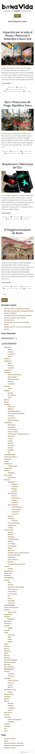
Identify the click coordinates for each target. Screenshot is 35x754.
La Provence (12, 594)
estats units (9, 91)
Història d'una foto (11, 607)
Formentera (16, 498)
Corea (6, 461)
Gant (10, 397)
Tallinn (10, 569)
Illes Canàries (13, 505)
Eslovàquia (8, 475)
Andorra (7, 359)
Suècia (6, 699)
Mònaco (7, 658)
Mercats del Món (10, 662)
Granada (15, 486)
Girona (10, 438)
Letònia (7, 646)
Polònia (7, 671)
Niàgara (11, 409)
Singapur (7, 696)
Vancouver (12, 418)
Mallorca (15, 500)
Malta (6, 653)
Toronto (11, 416)
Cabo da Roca (13, 680)
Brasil (6, 402)
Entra (6, 741)
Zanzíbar (11, 722)
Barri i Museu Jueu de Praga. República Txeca (18, 103)
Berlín (29, 217)
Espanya (7, 480)
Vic (9, 452)
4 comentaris (25, 219)
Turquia (7, 724)
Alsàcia (10, 585)
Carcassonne (13, 589)
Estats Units (11, 89)
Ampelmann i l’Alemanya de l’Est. (17, 165)
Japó (6, 644)
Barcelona (11, 425)
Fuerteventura (17, 507)
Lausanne (11, 708)
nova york (19, 91)
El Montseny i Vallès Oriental (18, 434)
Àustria (7, 386)
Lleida (10, 441)
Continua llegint (6, 83)
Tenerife (15, 514)
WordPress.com (9, 748)
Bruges (10, 393)
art (5, 288)
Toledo (10, 527)
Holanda (7, 610)
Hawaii (10, 541)
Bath (10, 363)
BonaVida (12, 87)
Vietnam (7, 726)
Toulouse (11, 603)
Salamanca (12, 525)
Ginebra (11, 706)
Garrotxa (11, 436)
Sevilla (14, 491)
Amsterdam (12, 612)
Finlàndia (7, 575)
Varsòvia (11, 676)
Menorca (15, 502)
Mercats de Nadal (10, 660)
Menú (18, 15)
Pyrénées (11, 601)
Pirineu (10, 448)
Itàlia (6, 632)
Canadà (7, 404)
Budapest (11, 619)
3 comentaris (28, 288)
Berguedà (11, 427)
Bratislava (12, 477)
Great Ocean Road (14, 375)
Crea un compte (10, 738)
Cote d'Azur (12, 591)
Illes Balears (12, 493)
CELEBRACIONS (9, 454)
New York (24, 89)
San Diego (11, 557)
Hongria (7, 616)
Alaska (10, 532)
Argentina (8, 370)
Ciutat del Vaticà (10, 457)
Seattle (10, 562)
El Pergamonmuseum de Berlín (17, 231)
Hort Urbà (7, 621)
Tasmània (11, 384)
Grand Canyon (13, 539)
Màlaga (14, 489)
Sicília (10, 642)
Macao (6, 648)
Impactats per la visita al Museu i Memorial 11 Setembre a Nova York (17, 35)
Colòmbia (7, 459)
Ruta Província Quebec (16, 413)
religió (18, 153)
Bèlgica (7, 391)
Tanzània (7, 717)
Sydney (10, 381)
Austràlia (7, 372)
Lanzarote (15, 512)
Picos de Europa (14, 523)
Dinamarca (8, 464)
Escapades (25, 151)
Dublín (10, 628)
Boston (10, 534)
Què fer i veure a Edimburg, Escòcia (17, 309)
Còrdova (15, 484)
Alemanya (24, 217)
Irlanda (6, 626)
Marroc (6, 655)
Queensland (12, 377)
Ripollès (11, 450)
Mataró (10, 443)
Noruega (7, 664)
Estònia (7, 566)
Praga (29, 151)
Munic (10, 356)
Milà (9, 637)
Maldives (7, 651)
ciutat (8, 219)
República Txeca (10, 690)
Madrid (10, 516)
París (10, 598)
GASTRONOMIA (9, 605)
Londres (11, 368)
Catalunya (8, 422)
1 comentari (28, 91)
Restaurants (9, 694)
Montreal (11, 407)
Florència (11, 635)
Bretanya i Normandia (16, 587)
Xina (5, 731)
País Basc (11, 518)
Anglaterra (8, 361)
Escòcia (7, 470)
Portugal (7, 678)
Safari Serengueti (14, 719)
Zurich (10, 710)
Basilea (10, 703)
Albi (9, 582)
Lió (9, 596)
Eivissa (14, 496)
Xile (5, 728)
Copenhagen (12, 466)
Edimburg (11, 473)
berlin (8, 288)
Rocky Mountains (14, 411)
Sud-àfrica (8, 712)
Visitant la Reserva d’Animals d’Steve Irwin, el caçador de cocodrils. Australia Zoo (18, 318)
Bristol (10, 365)
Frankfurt (11, 354)
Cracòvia (11, 674)
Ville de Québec (13, 420)
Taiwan (6, 715)
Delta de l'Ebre (13, 432)
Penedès (11, 445)
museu (14, 91)
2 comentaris (26, 153)
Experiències (18, 89)
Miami (10, 548)
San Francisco (13, 559)
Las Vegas (11, 543)
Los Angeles (12, 546)
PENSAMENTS (9, 669)
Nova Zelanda (9, 667)
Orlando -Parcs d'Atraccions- (18, 553)
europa (13, 219)
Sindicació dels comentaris (14, 745)
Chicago (11, 537)
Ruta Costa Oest (14, 555)
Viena (10, 388)
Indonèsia (7, 623)
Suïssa (6, 701)
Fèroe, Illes (8, 573)
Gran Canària (16, 509)
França (6, 580)
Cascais (11, 683)
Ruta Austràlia (13, 379)
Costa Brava (12, 429)
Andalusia (11, 482)
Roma (10, 639)
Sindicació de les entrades (13, 743)
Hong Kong (8, 614)
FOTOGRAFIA (8, 578)
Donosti (15, 521)
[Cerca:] (17, 294)
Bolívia (6, 400)
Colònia (11, 352)
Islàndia (7, 630)
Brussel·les (12, 395)
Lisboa (10, 685)
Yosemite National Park (16, 564)
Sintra (10, 687)
